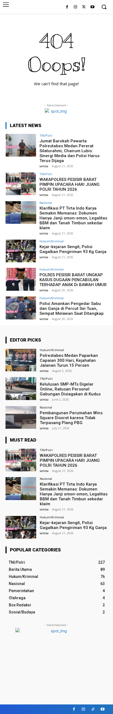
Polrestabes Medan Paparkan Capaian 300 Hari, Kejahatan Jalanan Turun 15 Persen (69, 360)
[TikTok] (93, 709)
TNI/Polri (45, 135)
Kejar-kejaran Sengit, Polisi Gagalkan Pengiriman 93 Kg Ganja (72, 249)
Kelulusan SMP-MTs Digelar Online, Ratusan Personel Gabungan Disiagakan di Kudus (70, 389)
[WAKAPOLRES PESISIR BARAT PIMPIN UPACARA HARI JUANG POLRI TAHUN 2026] (20, 183)
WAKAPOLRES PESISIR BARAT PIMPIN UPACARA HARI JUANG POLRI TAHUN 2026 (69, 184)
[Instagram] (75, 7)
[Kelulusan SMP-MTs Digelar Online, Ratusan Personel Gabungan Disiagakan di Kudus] (20, 388)
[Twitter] (84, 7)
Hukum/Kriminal (51, 241)
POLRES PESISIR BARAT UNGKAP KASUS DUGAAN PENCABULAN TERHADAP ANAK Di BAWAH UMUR (73, 279)
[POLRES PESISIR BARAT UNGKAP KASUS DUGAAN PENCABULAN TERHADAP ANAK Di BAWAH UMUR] (20, 279)
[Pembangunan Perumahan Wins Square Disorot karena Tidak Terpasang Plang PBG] (20, 417)
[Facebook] (67, 7)
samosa (43, 166)
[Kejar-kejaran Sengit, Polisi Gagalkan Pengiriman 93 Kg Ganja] (20, 251)
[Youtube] (92, 7)
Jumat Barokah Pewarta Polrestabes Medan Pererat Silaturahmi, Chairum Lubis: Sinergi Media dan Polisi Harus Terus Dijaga (69, 151)
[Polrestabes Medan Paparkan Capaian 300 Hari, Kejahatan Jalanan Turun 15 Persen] (20, 359)
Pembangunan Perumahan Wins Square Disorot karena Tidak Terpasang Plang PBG (71, 417)
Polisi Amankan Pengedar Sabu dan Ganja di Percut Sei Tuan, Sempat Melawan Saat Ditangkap (71, 308)
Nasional (45, 202)
